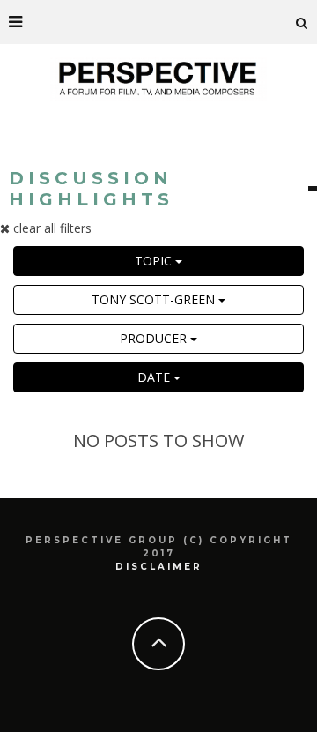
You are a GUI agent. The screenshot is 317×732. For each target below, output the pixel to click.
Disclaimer (159, 566)
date (155, 377)
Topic (155, 260)
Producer (155, 338)
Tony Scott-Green (155, 299)
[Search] (302, 22)
